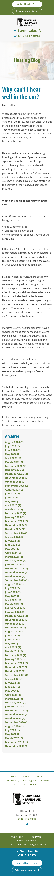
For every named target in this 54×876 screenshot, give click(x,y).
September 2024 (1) (17, 533)
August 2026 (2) (14, 442)
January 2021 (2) (15, 706)
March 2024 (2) (14, 556)
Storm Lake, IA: (28, 851)
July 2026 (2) (12, 446)
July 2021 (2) (12, 682)
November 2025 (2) (16, 477)
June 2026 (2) (13, 450)
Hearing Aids (30, 780)
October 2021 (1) (15, 671)
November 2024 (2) (16, 525)
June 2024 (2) (13, 544)
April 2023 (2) (13, 600)
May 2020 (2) (12, 734)
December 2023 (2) (16, 568)
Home (13, 776)
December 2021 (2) (16, 663)
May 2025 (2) (12, 501)
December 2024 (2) (16, 521)
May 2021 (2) (12, 690)
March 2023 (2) (14, 604)
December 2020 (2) (16, 710)
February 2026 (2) (15, 466)
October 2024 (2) (15, 529)
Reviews (45, 780)
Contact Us (35, 784)
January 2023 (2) (15, 612)
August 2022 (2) (14, 631)
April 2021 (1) (13, 694)
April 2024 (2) (13, 552)
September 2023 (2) (17, 580)
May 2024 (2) (12, 548)
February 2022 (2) (15, 655)
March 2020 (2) (14, 738)
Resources (19, 784)
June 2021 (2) (13, 686)
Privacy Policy (17, 836)
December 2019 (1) (16, 742)
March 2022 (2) (14, 651)
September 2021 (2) (17, 675)
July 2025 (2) (12, 493)
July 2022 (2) (12, 635)
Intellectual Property (26, 840)
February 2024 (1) (15, 560)
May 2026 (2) (12, 454)
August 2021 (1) (14, 679)
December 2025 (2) (16, 473)
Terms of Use (34, 836)
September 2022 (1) (17, 627)
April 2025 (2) (13, 505)
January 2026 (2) (15, 470)
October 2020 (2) (15, 718)
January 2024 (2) (15, 564)
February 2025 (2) (15, 513)
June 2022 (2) (13, 639)
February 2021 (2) (15, 702)
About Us (26, 776)
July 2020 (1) (12, 730)
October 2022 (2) (15, 623)
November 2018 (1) (16, 746)
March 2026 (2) (14, 462)
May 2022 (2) (12, 643)
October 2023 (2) (15, 576)
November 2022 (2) (16, 619)
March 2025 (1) (14, 509)
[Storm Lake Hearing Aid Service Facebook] (27, 825)
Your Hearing (11, 780)
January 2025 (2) (15, 517)
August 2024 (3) (14, 537)
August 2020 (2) (14, 726)
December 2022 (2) (16, 615)
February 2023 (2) (15, 607)
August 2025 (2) (14, 489)
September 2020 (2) (17, 722)
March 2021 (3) (14, 698)
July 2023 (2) (12, 588)
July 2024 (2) (12, 540)
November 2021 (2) (16, 667)
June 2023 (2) (13, 592)
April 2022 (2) (13, 647)
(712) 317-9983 (27, 819)
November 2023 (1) (16, 572)
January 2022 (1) (15, 659)
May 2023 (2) (12, 596)
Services (39, 776)
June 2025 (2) (13, 497)
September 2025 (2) (17, 485)
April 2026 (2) (13, 458)
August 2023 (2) (14, 584)
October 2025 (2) (15, 481)
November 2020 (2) (16, 714)
